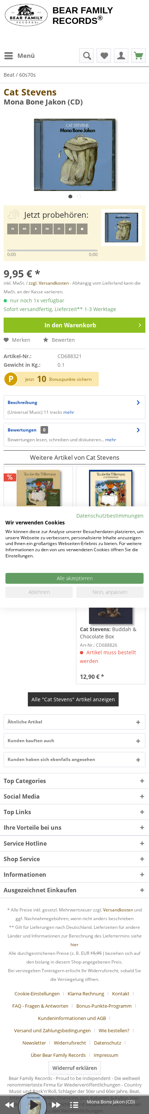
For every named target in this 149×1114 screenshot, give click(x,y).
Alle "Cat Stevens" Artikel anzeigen (73, 699)
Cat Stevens (30, 92)
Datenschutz (107, 1042)
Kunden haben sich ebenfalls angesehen (51, 759)
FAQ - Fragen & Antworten (40, 1006)
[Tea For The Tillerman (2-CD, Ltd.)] (38, 491)
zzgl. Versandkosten (49, 283)
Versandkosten (118, 910)
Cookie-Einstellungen (37, 993)
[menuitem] (19, 55)
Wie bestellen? (114, 1030)
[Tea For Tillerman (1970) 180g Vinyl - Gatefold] (110, 491)
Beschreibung (22, 402)
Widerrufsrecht (70, 1042)
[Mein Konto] (121, 55)
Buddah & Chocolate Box (108, 633)
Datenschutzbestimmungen (110, 515)
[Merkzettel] (104, 55)
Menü (26, 55)
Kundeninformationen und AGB (72, 1018)
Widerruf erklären (74, 1067)
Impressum (106, 1055)
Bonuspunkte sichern (70, 379)
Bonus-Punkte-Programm (104, 1006)
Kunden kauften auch (31, 740)
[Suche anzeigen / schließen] (86, 55)
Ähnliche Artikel (25, 722)
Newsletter (34, 1042)
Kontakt (120, 993)
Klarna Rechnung (86, 993)
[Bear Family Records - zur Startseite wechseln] (26, 15)
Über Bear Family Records (58, 1055)
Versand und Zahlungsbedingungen (52, 1030)
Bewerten (62, 339)
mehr (68, 412)
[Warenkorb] (138, 55)
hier (74, 944)
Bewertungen (22, 430)
